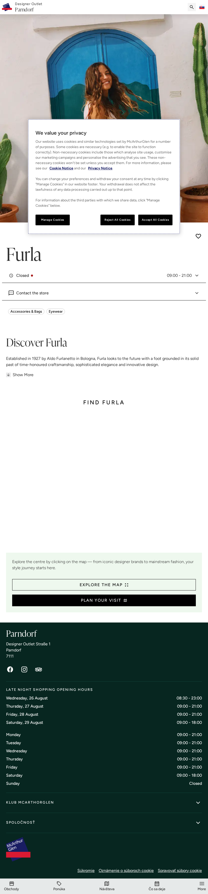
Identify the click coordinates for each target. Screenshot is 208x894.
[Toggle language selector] (202, 7)
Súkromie (86, 870)
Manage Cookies (52, 219)
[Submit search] (192, 7)
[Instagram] (24, 669)
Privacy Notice (100, 168)
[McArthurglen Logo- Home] (7, 7)
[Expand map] (104, 483)
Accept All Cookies (155, 219)
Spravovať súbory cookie (180, 870)
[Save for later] (198, 236)
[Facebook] (10, 669)
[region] (104, 176)
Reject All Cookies (117, 219)
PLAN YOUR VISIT (101, 600)
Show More (23, 374)
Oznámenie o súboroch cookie (126, 870)
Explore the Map (101, 584)
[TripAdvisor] (38, 669)
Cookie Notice (61, 168)
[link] (28, 7)
